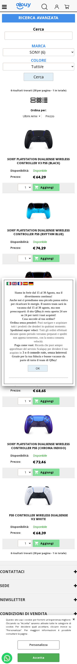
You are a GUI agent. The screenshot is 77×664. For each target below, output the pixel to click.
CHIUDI (73, 619)
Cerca (38, 28)
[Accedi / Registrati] (59, 7)
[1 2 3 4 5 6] (25, 188)
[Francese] (20, 284)
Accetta (38, 657)
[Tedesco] (31, 284)
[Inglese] (14, 284)
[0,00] (68, 7)
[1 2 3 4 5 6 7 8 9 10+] (25, 544)
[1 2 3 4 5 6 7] (25, 473)
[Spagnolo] (25, 284)
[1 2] (25, 401)
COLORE (38, 60)
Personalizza (38, 645)
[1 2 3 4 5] (25, 259)
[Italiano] (9, 284)
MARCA (38, 45)
